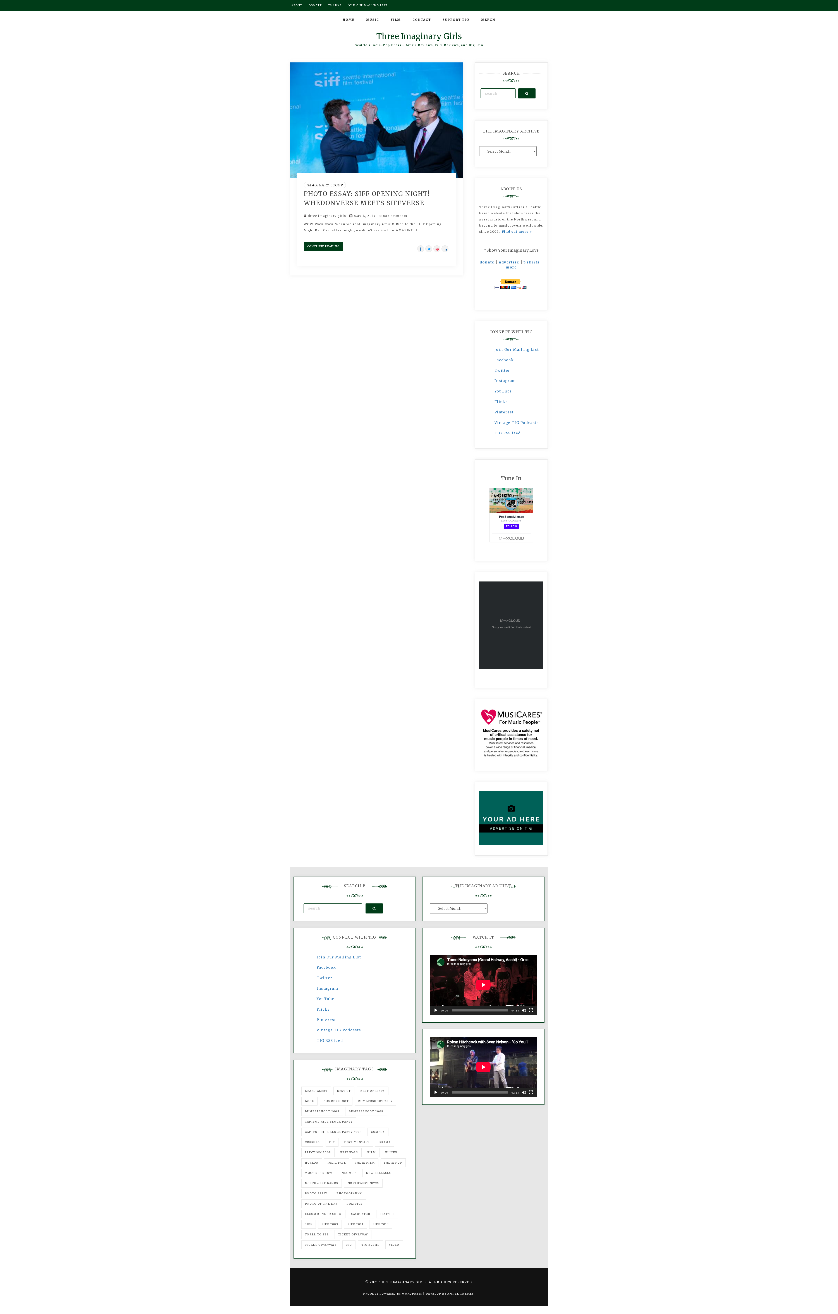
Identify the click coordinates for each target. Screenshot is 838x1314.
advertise (509, 262)
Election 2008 (318, 1152)
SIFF (308, 1224)
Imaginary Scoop (325, 185)
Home (348, 20)
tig (349, 1244)
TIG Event (370, 1244)
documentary (356, 1142)
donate (487, 262)
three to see (317, 1234)
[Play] (436, 1010)
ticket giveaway (353, 1234)
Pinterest (504, 412)
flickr (391, 1152)
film (371, 1152)
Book (309, 1101)
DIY (332, 1142)
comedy (378, 1131)
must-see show (318, 1173)
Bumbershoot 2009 (366, 1111)
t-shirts (532, 262)
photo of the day (321, 1203)
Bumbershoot (336, 1101)
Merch (488, 20)
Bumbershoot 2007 (375, 1101)
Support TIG (456, 20)
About (296, 5)
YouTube (503, 391)
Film (396, 20)
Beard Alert (316, 1090)
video (394, 1244)
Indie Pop (393, 1162)
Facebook (504, 360)
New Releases (378, 1173)
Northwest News (363, 1183)
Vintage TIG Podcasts (517, 422)
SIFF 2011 (355, 1224)
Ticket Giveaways (321, 1244)
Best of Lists (372, 1090)
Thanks (335, 5)
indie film (365, 1162)
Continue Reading (323, 246)
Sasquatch (360, 1214)
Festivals (349, 1152)
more (511, 267)
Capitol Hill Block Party (328, 1121)
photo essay (316, 1193)
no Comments (394, 216)
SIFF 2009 (330, 1224)
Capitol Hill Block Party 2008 (333, 1131)
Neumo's (349, 1173)
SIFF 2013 (381, 1224)
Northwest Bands (321, 1183)
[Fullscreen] (531, 1010)
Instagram (505, 380)
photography (349, 1193)
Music (372, 20)
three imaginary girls (327, 216)
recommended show (323, 1214)
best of (344, 1090)
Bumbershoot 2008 (322, 1111)
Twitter (502, 370)
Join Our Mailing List (517, 349)
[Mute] (524, 1010)
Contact (421, 20)
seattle (387, 1214)
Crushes (312, 1142)
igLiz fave (337, 1162)
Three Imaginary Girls (419, 36)
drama (384, 1142)
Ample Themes (460, 1293)
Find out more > (517, 232)
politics (354, 1203)
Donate (315, 5)
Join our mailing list (368, 5)
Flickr (501, 401)
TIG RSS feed (508, 433)
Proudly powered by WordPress (393, 1293)
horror (311, 1162)
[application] (483, 985)
